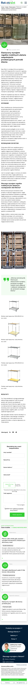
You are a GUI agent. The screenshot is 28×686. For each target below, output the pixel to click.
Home (2, 7)
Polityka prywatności (21, 665)
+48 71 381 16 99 (12, 650)
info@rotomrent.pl (12, 648)
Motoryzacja (12, 7)
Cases (6, 7)
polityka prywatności (18, 508)
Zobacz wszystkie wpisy (20, 527)
